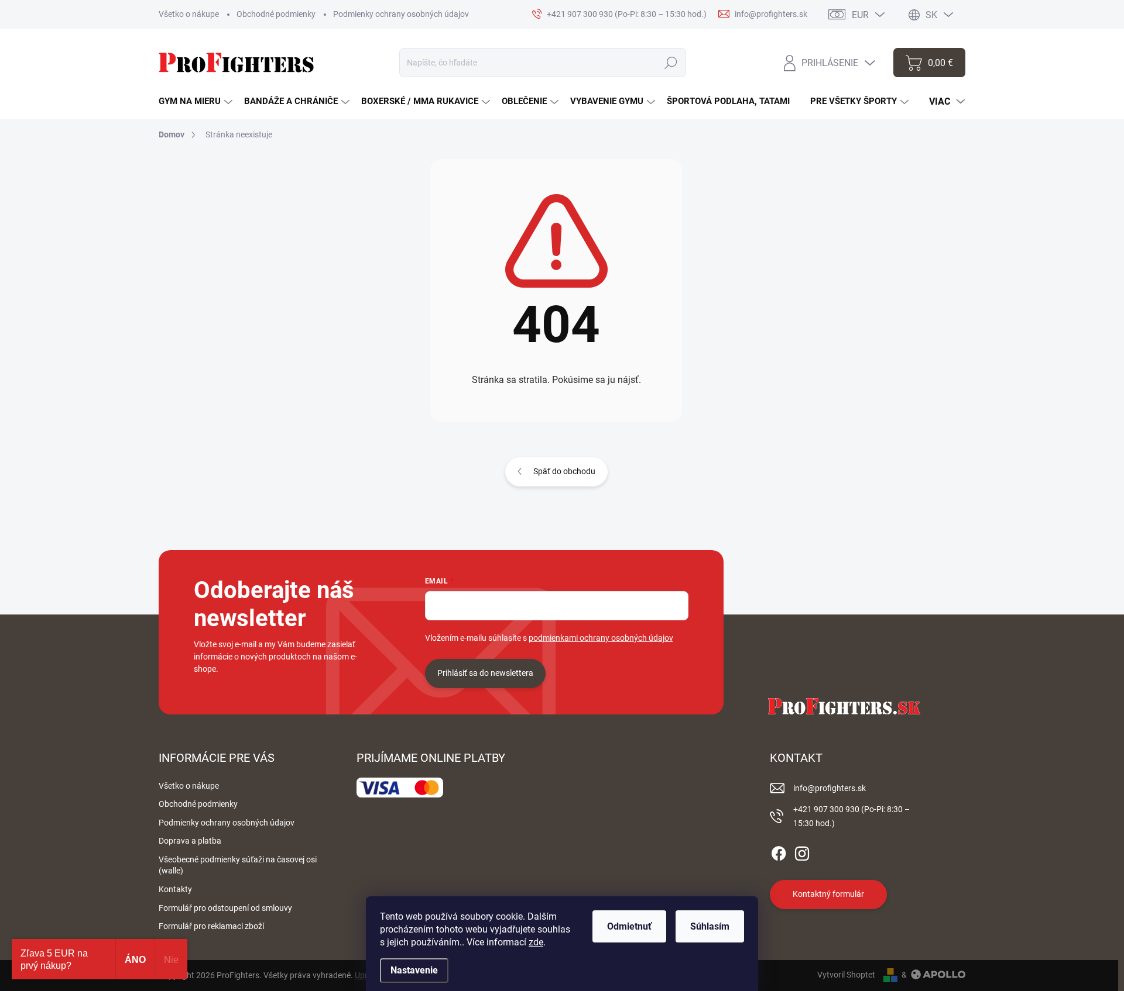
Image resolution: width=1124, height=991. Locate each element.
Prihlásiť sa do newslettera (485, 673)
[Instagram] (802, 851)
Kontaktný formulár (828, 894)
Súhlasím (709, 926)
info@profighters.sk (829, 788)
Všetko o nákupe (189, 14)
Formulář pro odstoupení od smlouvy (225, 908)
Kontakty (175, 889)
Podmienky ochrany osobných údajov (401, 14)
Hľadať (671, 62)
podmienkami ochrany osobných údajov (601, 638)
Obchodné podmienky (276, 14)
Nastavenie (414, 970)
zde (536, 942)
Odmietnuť (629, 926)
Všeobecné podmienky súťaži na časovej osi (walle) (238, 865)
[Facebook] (778, 851)
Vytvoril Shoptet (846, 974)
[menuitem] (195, 101)
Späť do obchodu (564, 471)
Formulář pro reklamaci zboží (211, 926)
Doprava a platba (190, 840)
